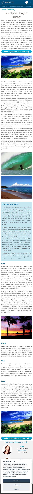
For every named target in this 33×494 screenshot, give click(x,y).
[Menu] (30, 2)
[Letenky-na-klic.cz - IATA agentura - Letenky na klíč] (8, 2)
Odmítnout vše (16, 485)
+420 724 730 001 (22, 452)
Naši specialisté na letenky (16, 442)
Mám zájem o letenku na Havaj (16, 51)
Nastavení (16, 489)
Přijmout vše (16, 480)
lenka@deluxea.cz (22, 450)
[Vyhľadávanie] (26, 2)
